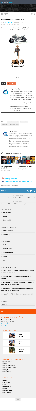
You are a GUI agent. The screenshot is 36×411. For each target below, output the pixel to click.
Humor (4, 14)
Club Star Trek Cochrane (9, 365)
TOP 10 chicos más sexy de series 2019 (22, 294)
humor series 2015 (14, 124)
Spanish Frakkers (7, 361)
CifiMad (5, 363)
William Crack (6, 288)
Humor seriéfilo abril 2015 (25, 166)
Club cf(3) (5, 369)
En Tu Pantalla (6, 382)
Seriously (5, 380)
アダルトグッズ (7, 270)
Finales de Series (7, 248)
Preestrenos (6, 234)
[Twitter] (31, 191)
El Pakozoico (6, 384)
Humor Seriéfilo (7, 220)
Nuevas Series (7, 212)
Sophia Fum (6, 294)
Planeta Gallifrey (7, 371)
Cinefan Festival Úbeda (7, 320)
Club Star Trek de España (9, 367)
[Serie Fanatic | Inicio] (9, 2)
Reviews (5, 256)
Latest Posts (12, 83)
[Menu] (34, 2)
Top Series (6, 245)
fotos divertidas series (13, 122)
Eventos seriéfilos (8, 230)
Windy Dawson (7, 282)
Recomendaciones (8, 252)
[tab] (9, 178)
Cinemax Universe (7, 390)
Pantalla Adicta (7, 386)
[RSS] (34, 191)
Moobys (5, 388)
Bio (4, 83)
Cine (4, 260)
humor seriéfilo (24, 122)
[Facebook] (28, 191)
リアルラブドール (8, 276)
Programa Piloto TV (8, 392)
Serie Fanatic (8, 22)
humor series (5, 124)
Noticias (5, 216)
